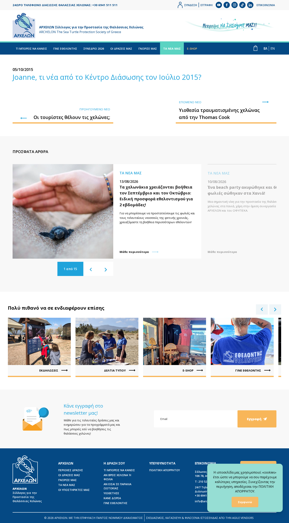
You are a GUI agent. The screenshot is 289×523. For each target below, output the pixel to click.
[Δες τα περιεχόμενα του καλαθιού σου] (255, 48)
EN (273, 48)
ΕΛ (265, 48)
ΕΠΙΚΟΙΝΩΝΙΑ (266, 5)
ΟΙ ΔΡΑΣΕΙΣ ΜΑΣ (121, 48)
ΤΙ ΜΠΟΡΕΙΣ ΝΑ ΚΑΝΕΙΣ (31, 48)
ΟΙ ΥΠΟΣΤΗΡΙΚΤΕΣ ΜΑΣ (74, 490)
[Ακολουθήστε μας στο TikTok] (242, 5)
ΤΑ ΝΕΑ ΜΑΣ (172, 48)
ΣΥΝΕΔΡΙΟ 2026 (93, 48)
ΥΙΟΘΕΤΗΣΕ (111, 493)
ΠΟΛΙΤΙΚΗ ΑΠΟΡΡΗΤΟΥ (164, 470)
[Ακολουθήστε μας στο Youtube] (219, 5)
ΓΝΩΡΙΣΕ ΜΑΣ (147, 48)
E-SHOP (192, 48)
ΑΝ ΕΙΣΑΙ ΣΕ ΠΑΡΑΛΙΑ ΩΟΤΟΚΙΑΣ (117, 486)
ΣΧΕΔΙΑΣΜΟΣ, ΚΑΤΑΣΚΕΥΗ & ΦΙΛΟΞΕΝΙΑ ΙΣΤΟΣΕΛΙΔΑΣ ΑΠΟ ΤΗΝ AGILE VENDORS (200, 518)
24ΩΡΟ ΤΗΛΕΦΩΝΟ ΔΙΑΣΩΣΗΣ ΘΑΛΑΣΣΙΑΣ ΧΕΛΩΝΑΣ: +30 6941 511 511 (65, 5)
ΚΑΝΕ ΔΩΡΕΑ (112, 498)
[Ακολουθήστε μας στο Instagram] (234, 5)
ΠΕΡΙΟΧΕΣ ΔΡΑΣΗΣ (70, 470)
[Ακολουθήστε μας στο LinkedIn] (250, 5)
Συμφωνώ (245, 502)
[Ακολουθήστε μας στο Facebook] (227, 5)
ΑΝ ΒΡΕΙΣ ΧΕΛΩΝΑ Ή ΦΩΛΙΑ (117, 477)
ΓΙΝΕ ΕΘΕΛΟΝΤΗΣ (65, 48)
